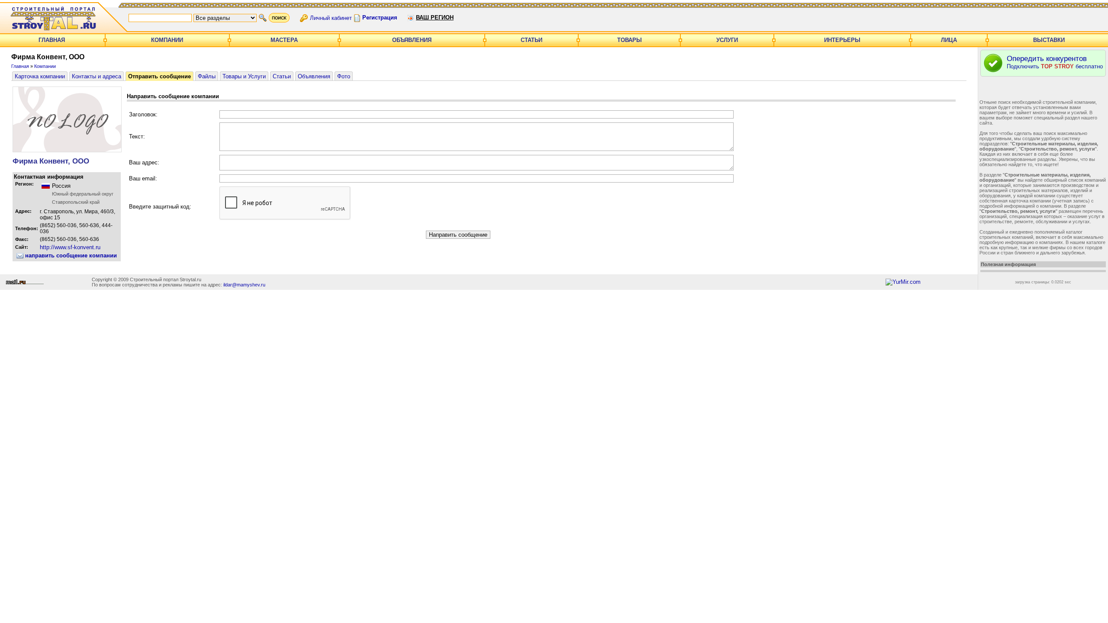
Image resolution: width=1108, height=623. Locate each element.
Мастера (284, 40)
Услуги (727, 40)
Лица (949, 40)
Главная (52, 40)
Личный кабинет (331, 17)
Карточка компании (40, 76)
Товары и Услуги (244, 76)
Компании (167, 40)
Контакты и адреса (96, 76)
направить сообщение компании (70, 255)
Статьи (531, 40)
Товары (629, 40)
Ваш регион (435, 17)
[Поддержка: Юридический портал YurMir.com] (903, 282)
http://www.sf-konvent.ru (70, 247)
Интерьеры (842, 40)
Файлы (207, 76)
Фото (343, 76)
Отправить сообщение (159, 76)
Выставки (1049, 40)
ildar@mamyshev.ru (244, 284)
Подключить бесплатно (1055, 62)
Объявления (412, 40)
